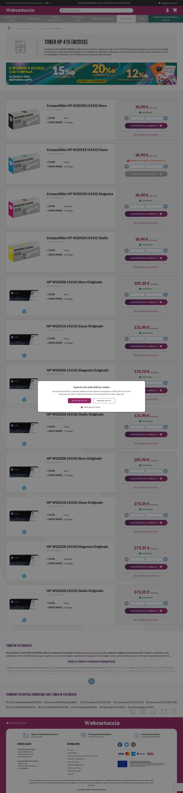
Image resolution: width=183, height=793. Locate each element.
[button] (91, 407)
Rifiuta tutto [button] (104, 401)
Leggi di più (120, 394)
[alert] (91, 396)
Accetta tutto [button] (79, 401)
